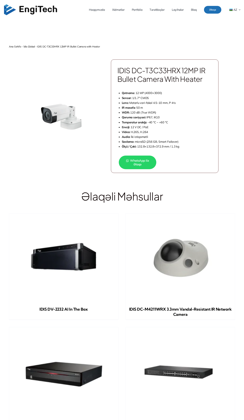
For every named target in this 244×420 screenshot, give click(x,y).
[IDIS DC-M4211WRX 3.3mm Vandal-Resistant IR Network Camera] (180, 258)
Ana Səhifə (15, 46)
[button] (140, 162)
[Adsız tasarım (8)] (31, 5)
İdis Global (29, 46)
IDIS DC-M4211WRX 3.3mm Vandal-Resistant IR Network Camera (180, 312)
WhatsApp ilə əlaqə (139, 162)
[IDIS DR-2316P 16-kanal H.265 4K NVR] (63, 372)
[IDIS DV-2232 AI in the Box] (63, 258)
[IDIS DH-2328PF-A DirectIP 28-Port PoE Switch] (180, 372)
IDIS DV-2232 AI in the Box (63, 309)
